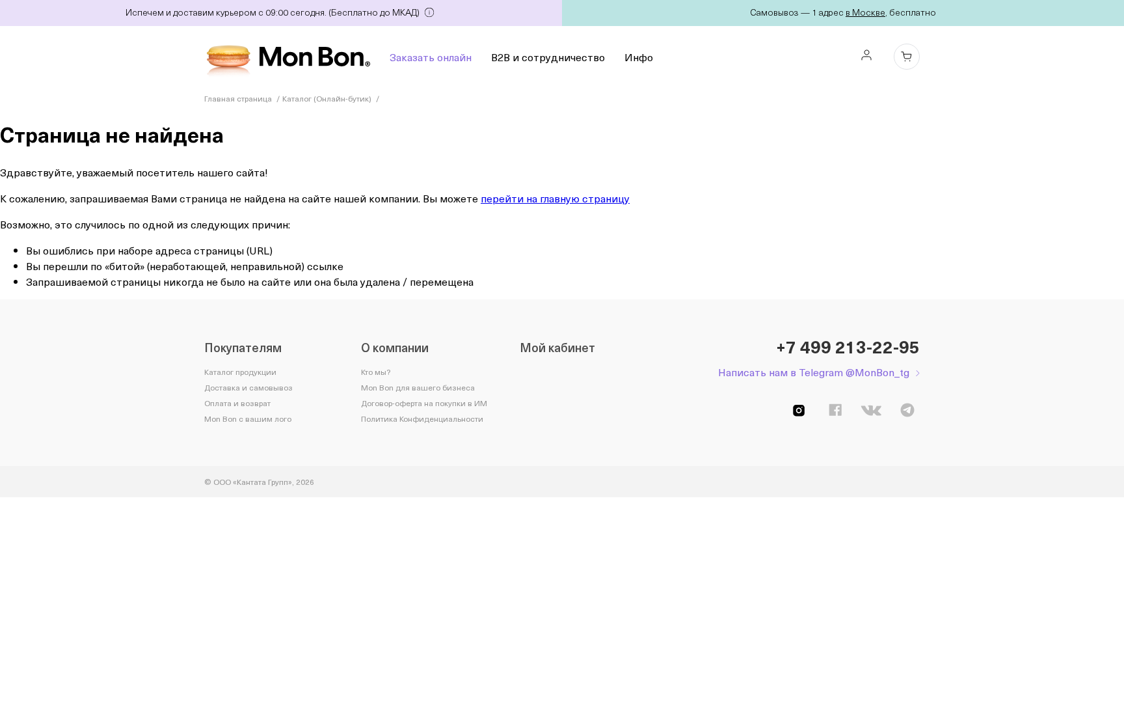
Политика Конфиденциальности (422, 418)
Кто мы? (375, 371)
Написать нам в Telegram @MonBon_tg (813, 372)
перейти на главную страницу (555, 198)
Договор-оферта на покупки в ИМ (424, 403)
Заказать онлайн (431, 56)
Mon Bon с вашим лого (247, 418)
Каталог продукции (240, 371)
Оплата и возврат (237, 403)
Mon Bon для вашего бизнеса (418, 387)
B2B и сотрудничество (548, 56)
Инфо (638, 56)
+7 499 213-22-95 (848, 346)
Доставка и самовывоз (248, 387)
